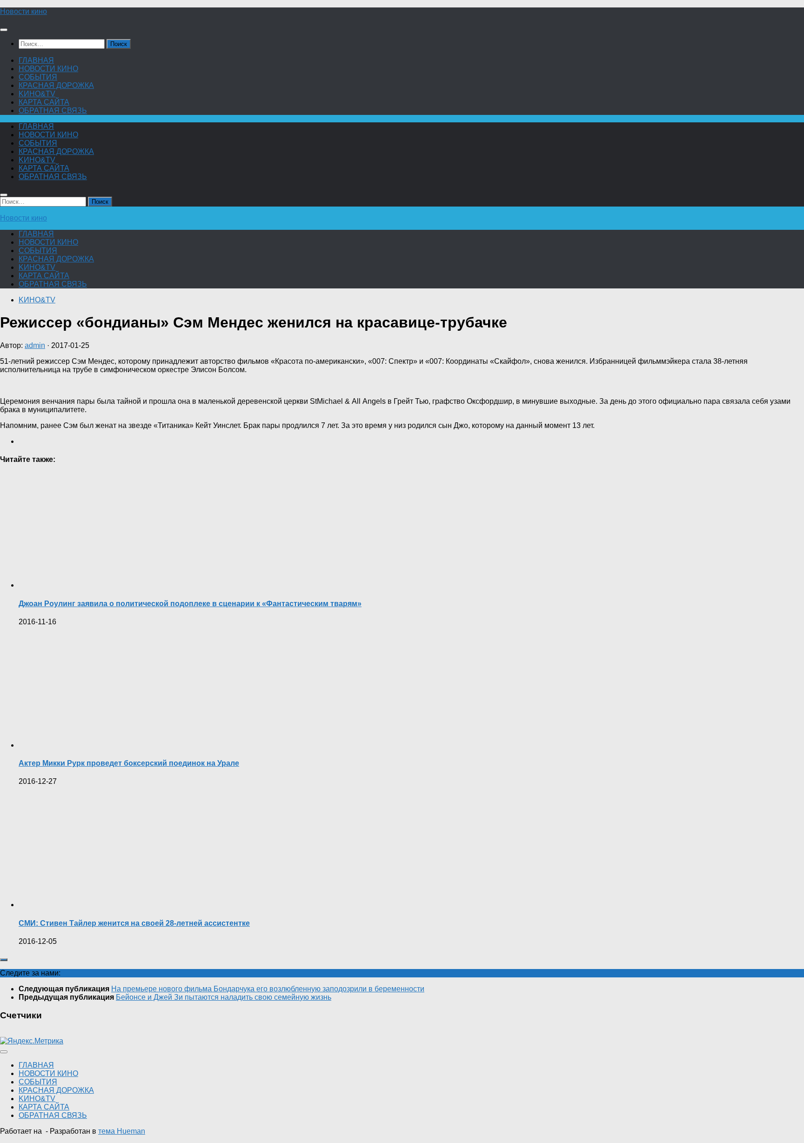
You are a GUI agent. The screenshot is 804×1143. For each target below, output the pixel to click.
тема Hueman (121, 1131)
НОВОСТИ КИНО (48, 69)
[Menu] (3, 29)
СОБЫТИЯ (38, 77)
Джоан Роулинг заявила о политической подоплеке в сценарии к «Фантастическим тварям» (190, 604)
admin (35, 345)
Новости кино (23, 11)
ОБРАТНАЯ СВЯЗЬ (53, 110)
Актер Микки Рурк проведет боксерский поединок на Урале (129, 763)
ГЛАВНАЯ (36, 60)
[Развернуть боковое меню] (3, 959)
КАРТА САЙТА (44, 102)
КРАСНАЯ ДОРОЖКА (56, 85)
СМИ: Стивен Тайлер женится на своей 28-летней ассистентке (134, 923)
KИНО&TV (37, 94)
